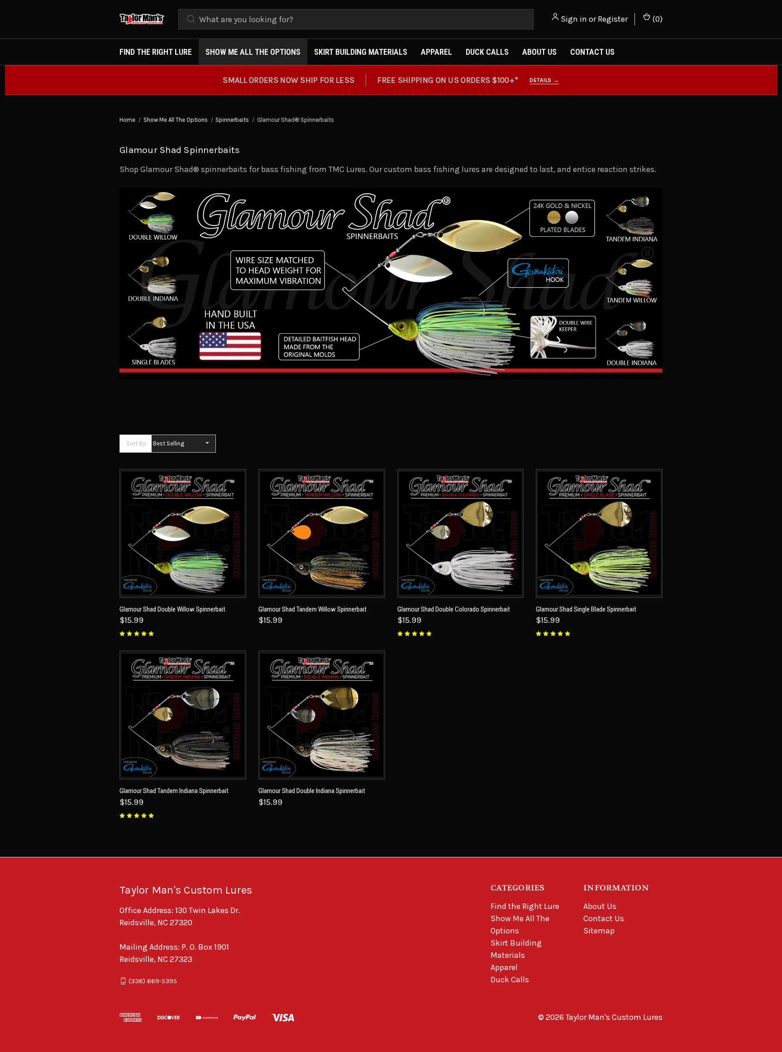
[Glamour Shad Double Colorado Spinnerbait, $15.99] (460, 533)
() (656, 19)
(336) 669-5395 (153, 981)
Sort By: (136, 443)
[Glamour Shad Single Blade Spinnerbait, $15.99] (599, 533)
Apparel (436, 52)
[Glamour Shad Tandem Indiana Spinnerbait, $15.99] (182, 715)
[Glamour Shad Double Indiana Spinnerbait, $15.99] (321, 715)
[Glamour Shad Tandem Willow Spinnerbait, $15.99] (321, 533)
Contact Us (592, 52)
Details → (544, 80)
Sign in (574, 19)
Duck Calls (487, 52)
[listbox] (183, 443)
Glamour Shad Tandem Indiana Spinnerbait (174, 791)
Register (613, 19)
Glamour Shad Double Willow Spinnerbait (172, 609)
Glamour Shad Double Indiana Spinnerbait (311, 791)
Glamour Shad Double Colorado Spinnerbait (453, 609)
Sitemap (599, 931)
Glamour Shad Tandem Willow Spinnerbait (312, 609)
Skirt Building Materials (360, 52)
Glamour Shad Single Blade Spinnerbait (586, 609)
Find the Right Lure (155, 52)
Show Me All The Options (252, 52)
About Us (539, 52)
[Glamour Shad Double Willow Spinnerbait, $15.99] (182, 533)
